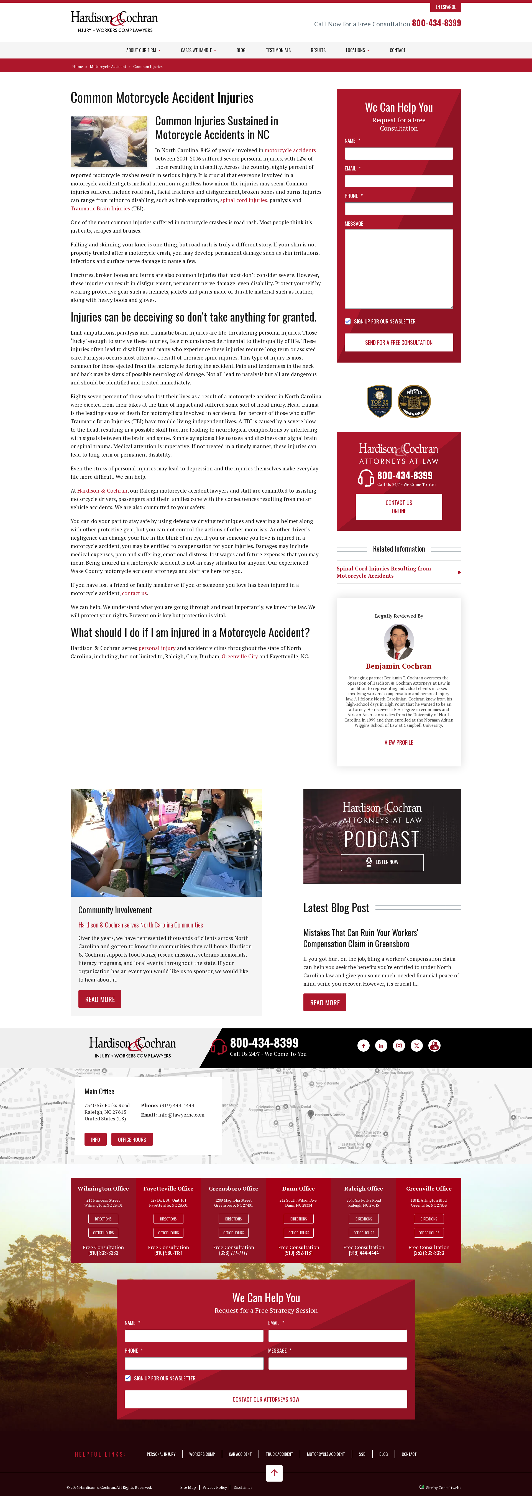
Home (77, 66)
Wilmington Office (103, 1188)
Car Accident (240, 1454)
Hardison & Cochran (102, 490)
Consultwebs (450, 1487)
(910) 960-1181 (168, 1252)
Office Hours (132, 1139)
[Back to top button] (274, 1473)
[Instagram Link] (399, 1045)
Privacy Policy (215, 1487)
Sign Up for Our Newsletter (385, 321)
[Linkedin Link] (381, 1045)
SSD (362, 1454)
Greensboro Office (233, 1188)
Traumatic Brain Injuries (100, 208)
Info (95, 1139)
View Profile (399, 742)
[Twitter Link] (417, 1045)
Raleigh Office (363, 1188)
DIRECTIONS (103, 1219)
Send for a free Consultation (399, 342)
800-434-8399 (436, 23)
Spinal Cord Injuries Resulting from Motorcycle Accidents (384, 572)
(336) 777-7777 (233, 1252)
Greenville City (240, 656)
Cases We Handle (197, 50)
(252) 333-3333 (429, 1252)
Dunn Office (298, 1188)
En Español (446, 7)
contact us (134, 593)
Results (318, 50)
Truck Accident (279, 1454)
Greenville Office (429, 1188)
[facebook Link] (363, 1045)
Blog (241, 50)
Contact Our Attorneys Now (266, 1399)
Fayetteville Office (168, 1188)
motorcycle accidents (290, 150)
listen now (386, 861)
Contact (398, 50)
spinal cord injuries (243, 200)
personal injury (157, 647)
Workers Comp (202, 1454)
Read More (100, 999)
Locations (356, 50)
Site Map (188, 1487)
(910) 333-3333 (103, 1252)
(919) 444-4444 (177, 1105)
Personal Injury (161, 1454)
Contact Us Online (399, 506)
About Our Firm (141, 50)
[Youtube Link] (434, 1045)
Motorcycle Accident (108, 66)
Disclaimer (243, 1487)
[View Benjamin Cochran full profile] (399, 627)
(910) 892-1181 (299, 1252)
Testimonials (278, 50)
